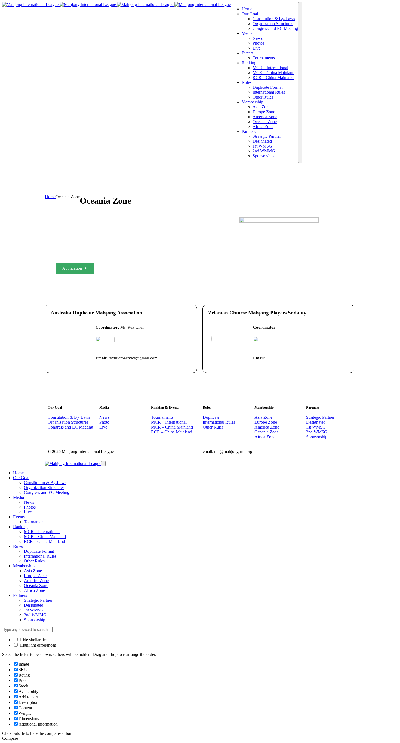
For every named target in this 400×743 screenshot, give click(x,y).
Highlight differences (37, 645)
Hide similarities (33, 639)
